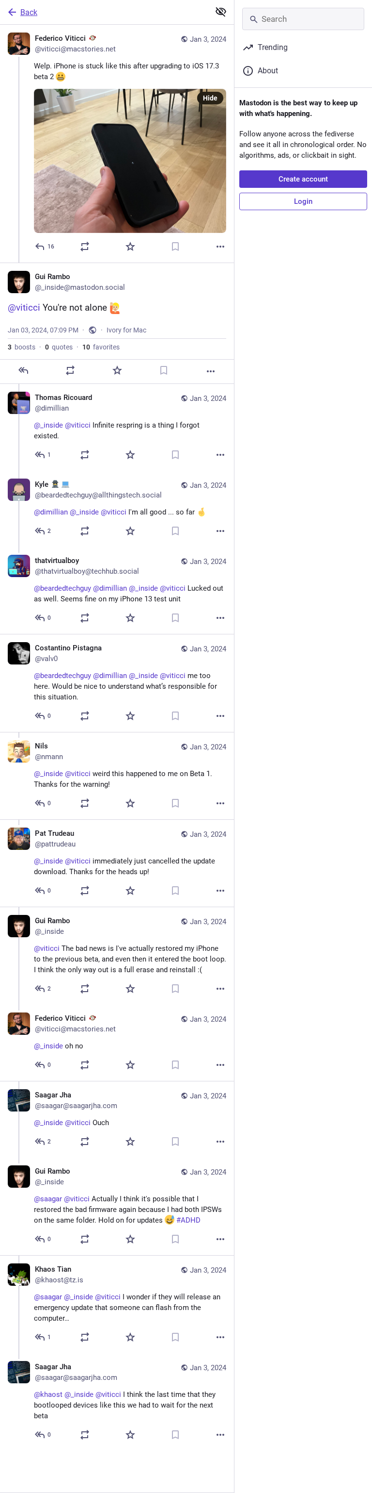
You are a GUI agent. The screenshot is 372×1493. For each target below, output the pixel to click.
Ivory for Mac (126, 330)
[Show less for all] (221, 11)
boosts (21, 347)
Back (28, 12)
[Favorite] (130, 246)
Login (303, 201)
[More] (220, 246)
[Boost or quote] (85, 246)
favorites (101, 347)
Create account (303, 179)
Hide (210, 98)
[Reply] (23, 370)
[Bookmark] (175, 246)
